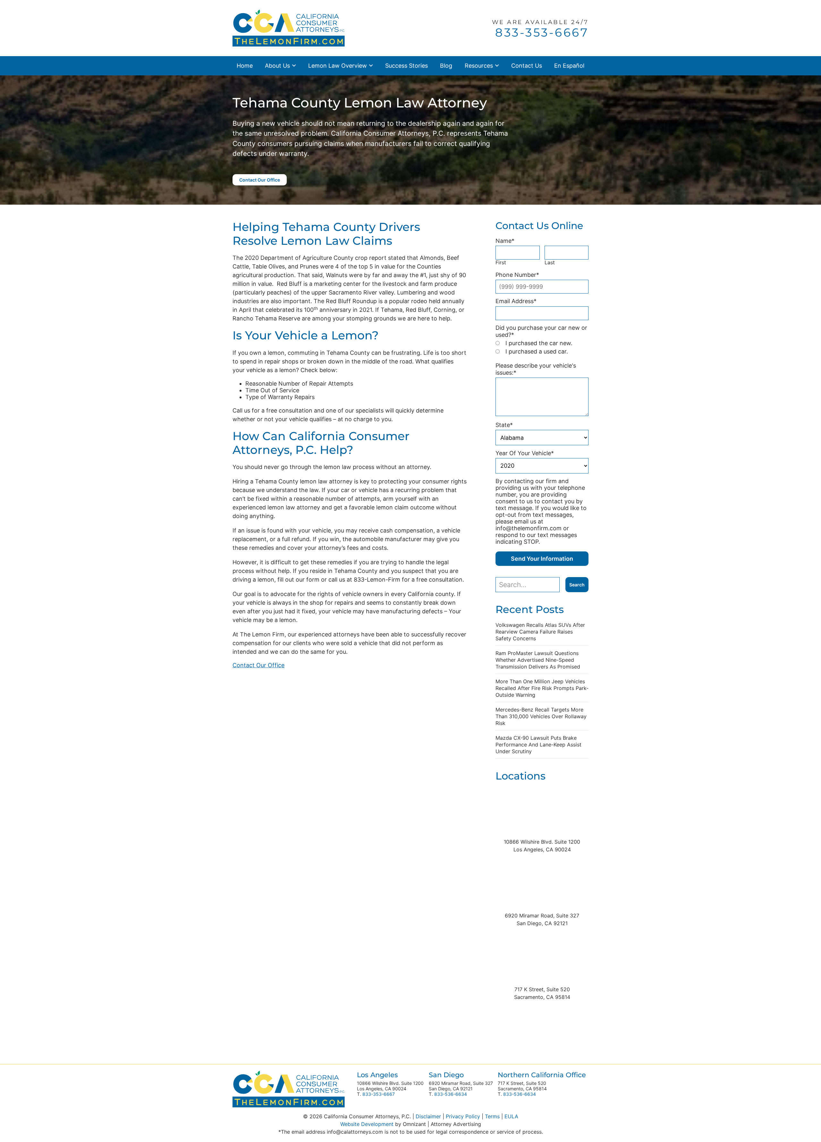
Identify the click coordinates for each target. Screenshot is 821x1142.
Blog (446, 65)
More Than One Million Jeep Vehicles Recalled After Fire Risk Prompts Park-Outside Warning (541, 688)
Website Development (367, 1124)
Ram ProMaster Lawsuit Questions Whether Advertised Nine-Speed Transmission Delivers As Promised (537, 660)
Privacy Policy (463, 1116)
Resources (479, 65)
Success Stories (406, 65)
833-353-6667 (378, 1094)
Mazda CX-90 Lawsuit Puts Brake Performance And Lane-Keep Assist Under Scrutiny (538, 744)
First (500, 263)
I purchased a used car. (536, 351)
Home (245, 65)
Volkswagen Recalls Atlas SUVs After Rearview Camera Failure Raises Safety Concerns (540, 632)
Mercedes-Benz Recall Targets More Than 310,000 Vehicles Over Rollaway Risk (541, 716)
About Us (277, 65)
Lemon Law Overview (337, 65)
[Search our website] (530, 584)
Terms (492, 1116)
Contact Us (526, 65)
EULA (511, 1116)
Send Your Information (542, 558)
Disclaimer (428, 1116)
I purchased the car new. (538, 343)
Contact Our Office (259, 180)
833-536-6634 (450, 1094)
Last (550, 263)
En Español (569, 65)
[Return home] (289, 27)
